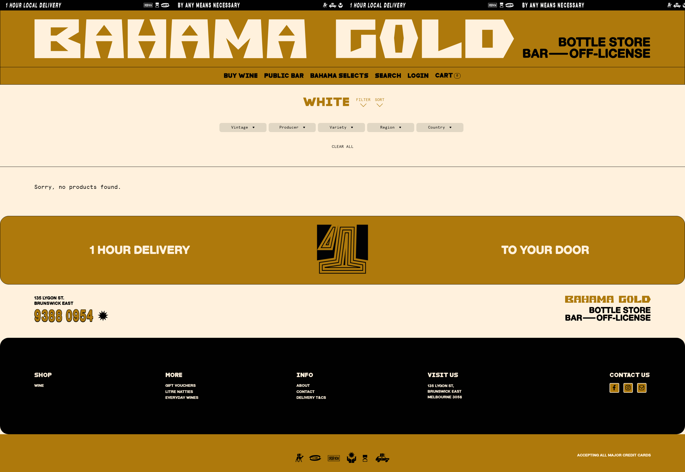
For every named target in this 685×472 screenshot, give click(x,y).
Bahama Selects (339, 76)
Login (418, 76)
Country (436, 127)
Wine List (328, 88)
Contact (399, 88)
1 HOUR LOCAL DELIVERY (365, 5)
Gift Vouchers (180, 385)
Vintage (239, 127)
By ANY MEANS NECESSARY (196, 5)
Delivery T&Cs (311, 397)
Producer (289, 127)
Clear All (342, 146)
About (365, 88)
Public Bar (284, 76)
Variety (338, 127)
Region (387, 127)
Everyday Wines (181, 397)
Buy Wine (241, 76)
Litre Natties (179, 391)
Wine (39, 385)
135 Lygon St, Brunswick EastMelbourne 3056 (445, 391)
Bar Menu (287, 88)
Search (388, 76)
